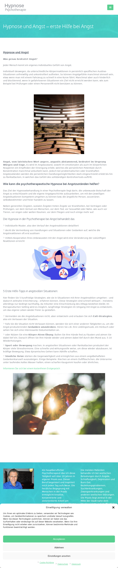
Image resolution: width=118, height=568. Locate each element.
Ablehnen (59, 547)
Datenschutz (63, 564)
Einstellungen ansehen (59, 556)
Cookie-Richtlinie (47, 562)
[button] (113, 507)
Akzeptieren (59, 539)
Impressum (76, 564)
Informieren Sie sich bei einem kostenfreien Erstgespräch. (31, 368)
